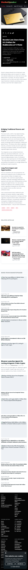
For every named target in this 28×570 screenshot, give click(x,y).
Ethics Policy (4, 550)
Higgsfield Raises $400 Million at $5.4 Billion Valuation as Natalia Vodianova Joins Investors (14, 441)
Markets (12, 207)
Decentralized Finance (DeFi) (20, 501)
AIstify (16, 541)
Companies (3, 526)
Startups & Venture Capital (7, 210)
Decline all (20, 564)
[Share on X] (5, 33)
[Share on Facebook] (3, 33)
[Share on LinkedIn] (10, 33)
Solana (16, 508)
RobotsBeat (17, 547)
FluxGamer (17, 544)
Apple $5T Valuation (18, 6)
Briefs (2, 523)
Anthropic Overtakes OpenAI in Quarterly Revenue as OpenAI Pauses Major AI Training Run (13, 472)
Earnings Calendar (5, 531)
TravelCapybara (18, 549)
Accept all (10, 564)
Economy (3, 498)
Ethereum (17, 513)
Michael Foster (16, 232)
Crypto (5, 36)
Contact (3, 542)
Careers (3, 544)
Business (3, 207)
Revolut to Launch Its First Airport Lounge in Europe (18, 228)
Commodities (18, 511)
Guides (2, 529)
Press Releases (4, 536)
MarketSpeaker (18, 546)
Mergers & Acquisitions (6, 505)
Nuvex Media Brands (19, 539)
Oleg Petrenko (10, 60)
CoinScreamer (18, 542)
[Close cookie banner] (25, 553)
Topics (16, 495)
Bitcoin (16, 514)
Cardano (17, 504)
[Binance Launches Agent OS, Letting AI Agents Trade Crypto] (5, 241)
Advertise (3, 546)
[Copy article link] (13, 33)
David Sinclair (7, 57)
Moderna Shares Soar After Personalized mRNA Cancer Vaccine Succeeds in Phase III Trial (14, 464)
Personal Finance (5, 506)
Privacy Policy (16, 561)
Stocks (2, 501)
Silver (16, 516)
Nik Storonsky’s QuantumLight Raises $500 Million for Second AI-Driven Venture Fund (18, 255)
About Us (3, 541)
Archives (3, 549)
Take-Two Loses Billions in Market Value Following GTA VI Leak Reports (12, 296)
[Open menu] (25, 2)
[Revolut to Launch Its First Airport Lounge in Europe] (5, 228)
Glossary (3, 532)
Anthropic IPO (9, 6)
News (17, 207)
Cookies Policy (8, 561)
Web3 (16, 497)
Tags (2, 534)
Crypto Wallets (18, 498)
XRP (16, 506)
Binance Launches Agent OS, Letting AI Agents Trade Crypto (18, 241)
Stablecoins (17, 503)
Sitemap (3, 547)
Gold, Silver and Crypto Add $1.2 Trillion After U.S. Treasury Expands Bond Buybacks (13, 416)
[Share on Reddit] (8, 33)
